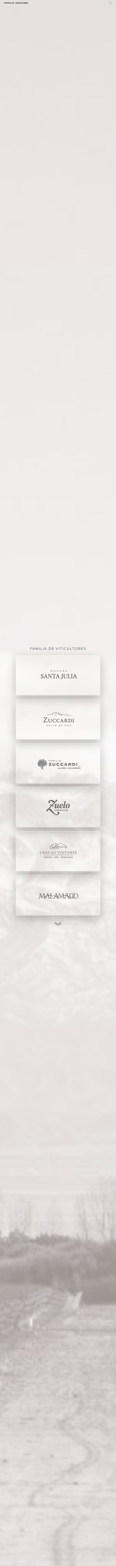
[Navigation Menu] (110, 3)
